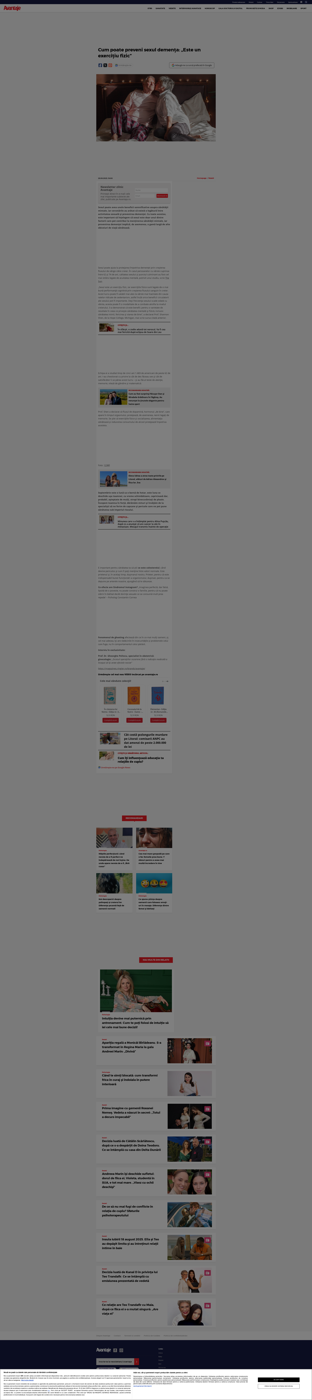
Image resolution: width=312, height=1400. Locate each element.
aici (49, 1390)
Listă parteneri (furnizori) (142, 1386)
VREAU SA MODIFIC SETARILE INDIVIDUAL (278, 1386)
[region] (156, 1384)
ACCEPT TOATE (279, 1380)
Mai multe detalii (27, 1380)
